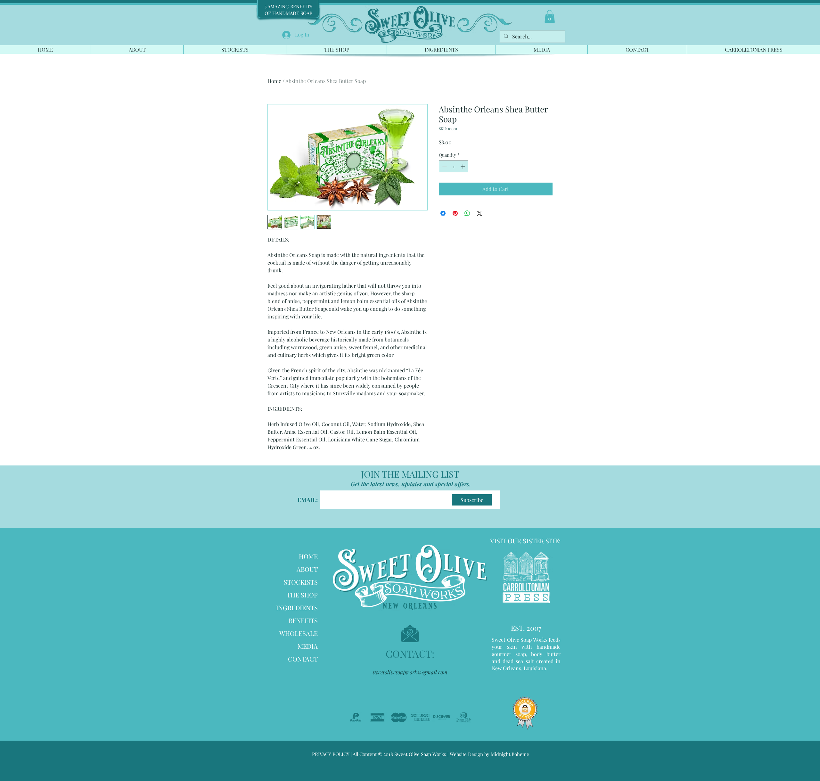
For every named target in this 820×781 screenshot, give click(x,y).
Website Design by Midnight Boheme (488, 754)
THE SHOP (302, 594)
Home (274, 81)
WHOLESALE (298, 633)
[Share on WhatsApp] (467, 213)
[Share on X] (479, 213)
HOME (308, 556)
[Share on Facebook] (443, 213)
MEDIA (308, 646)
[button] (549, 16)
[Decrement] (444, 166)
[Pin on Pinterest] (455, 213)
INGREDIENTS (297, 607)
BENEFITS (303, 620)
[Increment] (463, 166)
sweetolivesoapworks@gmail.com (410, 672)
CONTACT (303, 658)
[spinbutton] (453, 166)
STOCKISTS (301, 582)
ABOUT (307, 569)
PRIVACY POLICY (330, 754)
